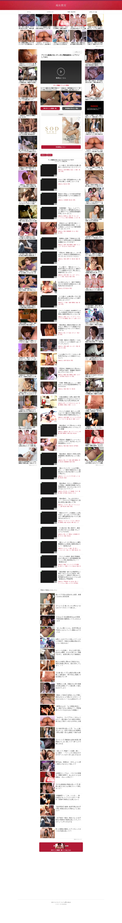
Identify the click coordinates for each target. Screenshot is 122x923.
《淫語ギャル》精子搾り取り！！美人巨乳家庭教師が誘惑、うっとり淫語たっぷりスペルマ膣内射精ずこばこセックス (69, 225)
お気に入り (92, 12)
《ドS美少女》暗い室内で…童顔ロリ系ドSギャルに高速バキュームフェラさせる (69, 529)
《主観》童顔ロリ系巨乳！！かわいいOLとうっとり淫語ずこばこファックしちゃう (69, 341)
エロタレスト (50, 12)
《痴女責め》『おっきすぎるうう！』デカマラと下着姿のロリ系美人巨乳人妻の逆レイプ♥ (69, 500)
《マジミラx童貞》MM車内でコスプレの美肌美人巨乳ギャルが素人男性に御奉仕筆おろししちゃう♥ (69, 312)
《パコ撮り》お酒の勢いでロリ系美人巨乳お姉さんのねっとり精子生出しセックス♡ (69, 298)
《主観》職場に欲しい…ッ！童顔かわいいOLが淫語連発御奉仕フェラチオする (69, 384)
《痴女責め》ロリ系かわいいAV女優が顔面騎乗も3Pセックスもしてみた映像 (69, 427)
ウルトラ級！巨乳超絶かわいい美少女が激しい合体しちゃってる (69, 180)
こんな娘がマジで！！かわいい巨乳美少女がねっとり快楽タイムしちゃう (69, 356)
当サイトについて (55, 902)
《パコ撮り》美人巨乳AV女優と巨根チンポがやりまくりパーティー (69, 166)
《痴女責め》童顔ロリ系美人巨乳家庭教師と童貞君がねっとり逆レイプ (69, 455)
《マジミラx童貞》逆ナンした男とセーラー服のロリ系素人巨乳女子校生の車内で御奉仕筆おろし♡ (69, 413)
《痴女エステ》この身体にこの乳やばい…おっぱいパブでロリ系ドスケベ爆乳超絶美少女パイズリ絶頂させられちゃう (69, 515)
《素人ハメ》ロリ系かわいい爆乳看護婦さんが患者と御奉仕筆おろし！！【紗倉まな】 (69, 544)
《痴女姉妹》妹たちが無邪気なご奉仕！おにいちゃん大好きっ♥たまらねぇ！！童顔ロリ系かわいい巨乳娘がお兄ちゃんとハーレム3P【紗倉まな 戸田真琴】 (69, 575)
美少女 (50, 155)
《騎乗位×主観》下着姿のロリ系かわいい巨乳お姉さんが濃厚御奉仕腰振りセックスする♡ (69, 240)
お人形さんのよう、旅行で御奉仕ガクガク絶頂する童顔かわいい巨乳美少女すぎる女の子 (69, 284)
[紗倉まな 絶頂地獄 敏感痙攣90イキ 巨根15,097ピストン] (61, 130)
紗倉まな (43, 155)
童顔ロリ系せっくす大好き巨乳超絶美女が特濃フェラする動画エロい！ (69, 195)
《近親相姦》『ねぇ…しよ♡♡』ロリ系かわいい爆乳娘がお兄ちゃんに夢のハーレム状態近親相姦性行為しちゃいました (69, 210)
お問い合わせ (67, 902)
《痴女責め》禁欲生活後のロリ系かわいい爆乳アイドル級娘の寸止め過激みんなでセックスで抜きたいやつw (69, 327)
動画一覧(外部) (72, 12)
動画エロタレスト (100, 46)
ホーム (29, 12)
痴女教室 (64, 904)
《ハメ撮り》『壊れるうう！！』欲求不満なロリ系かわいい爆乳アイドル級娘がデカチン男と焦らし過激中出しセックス (69, 269)
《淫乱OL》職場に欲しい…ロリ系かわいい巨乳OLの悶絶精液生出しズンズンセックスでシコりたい (69, 254)
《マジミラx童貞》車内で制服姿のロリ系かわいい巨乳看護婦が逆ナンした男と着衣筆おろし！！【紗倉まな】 (69, 559)
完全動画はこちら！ (61, 147)
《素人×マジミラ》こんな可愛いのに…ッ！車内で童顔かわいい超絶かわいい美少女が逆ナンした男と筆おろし (69, 470)
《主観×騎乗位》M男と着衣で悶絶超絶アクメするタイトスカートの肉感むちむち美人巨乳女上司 (69, 398)
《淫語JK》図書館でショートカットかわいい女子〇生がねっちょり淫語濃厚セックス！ (69, 441)
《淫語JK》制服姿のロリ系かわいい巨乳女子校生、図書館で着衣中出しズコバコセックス (69, 370)
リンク (62, 902)
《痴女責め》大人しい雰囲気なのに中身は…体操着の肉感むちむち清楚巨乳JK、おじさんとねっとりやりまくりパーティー (69, 486)
